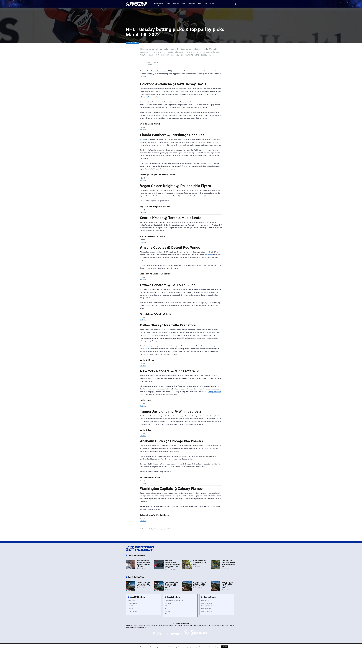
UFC (166, 606)
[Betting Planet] (136, 3)
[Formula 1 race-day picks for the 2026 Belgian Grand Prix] (187, 590)
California (131, 608)
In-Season (191, 4)
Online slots (205, 600)
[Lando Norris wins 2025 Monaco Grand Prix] (187, 569)
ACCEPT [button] (224, 647)
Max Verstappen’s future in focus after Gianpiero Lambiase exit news (143, 563)
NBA (166, 614)
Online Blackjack (206, 603)
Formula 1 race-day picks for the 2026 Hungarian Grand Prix (144, 584)
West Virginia (132, 611)
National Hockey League (159, 71)
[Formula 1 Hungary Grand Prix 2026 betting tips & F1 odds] (159, 590)
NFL (166, 608)
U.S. (152, 74)
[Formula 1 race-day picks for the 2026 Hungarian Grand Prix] (130, 590)
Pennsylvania (132, 603)
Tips (199, 4)
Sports (168, 4)
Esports (167, 611)
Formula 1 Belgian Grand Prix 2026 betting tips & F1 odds (228, 585)
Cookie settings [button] (214, 647)
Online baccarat (206, 611)
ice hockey (145, 349)
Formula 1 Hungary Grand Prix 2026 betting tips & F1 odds (171, 585)
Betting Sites (158, 4)
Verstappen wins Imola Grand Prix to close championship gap (228, 563)
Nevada (130, 606)
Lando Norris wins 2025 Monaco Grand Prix (200, 562)
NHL (168, 529)
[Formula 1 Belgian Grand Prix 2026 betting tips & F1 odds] (215, 590)
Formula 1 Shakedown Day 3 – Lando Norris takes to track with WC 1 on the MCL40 (172, 564)
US (170, 529)
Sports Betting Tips (132, 42)
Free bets (168, 603)
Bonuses (176, 4)
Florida (142, 139)
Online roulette (206, 608)
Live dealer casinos (207, 606)
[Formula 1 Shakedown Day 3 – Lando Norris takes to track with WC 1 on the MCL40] (159, 569)
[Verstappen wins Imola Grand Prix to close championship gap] (215, 569)
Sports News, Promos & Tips (174, 600)
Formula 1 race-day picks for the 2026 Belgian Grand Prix (200, 584)
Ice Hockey (150, 529)
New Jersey (152, 97)
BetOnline (143, 76)
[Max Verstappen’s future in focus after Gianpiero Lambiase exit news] (130, 569)
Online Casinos (209, 4)
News (183, 4)
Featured (144, 529)
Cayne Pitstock (153, 62)
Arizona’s (208, 255)
